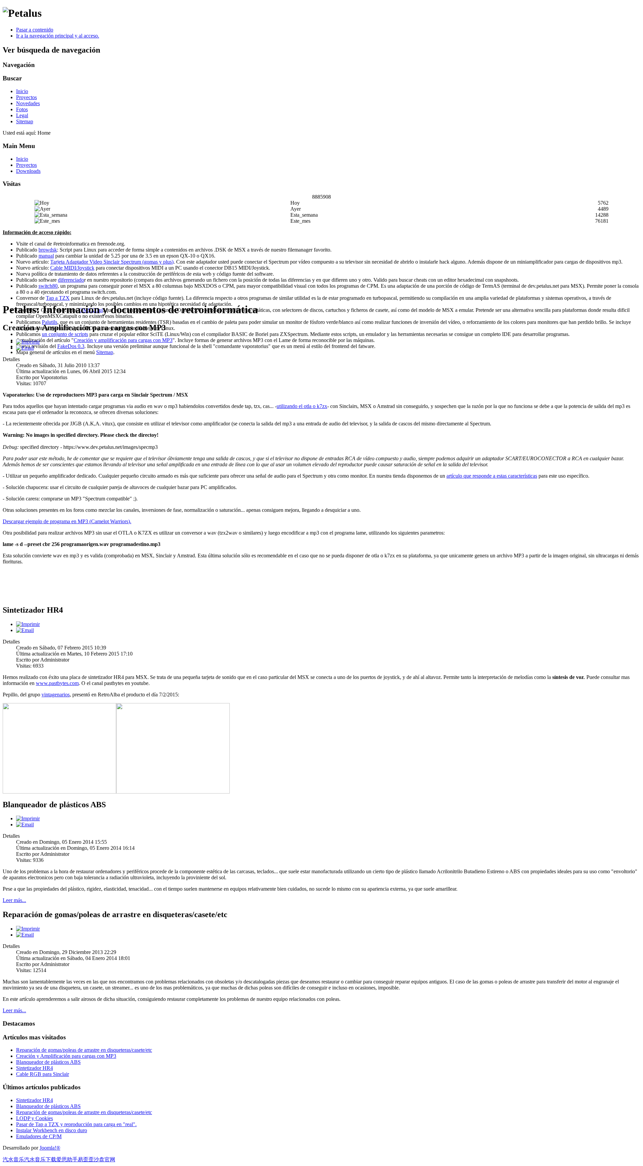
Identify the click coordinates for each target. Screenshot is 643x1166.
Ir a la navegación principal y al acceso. (57, 36)
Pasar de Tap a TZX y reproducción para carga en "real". (76, 1124)
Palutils (49, 322)
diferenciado (71, 280)
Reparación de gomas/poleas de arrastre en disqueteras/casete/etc (84, 1050)
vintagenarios (56, 694)
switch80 (48, 286)
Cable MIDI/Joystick (72, 268)
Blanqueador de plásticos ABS (48, 1062)
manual (46, 256)
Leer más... (14, 900)
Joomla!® (50, 1148)
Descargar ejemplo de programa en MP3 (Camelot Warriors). (67, 521)
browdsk (48, 250)
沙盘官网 (104, 1159)
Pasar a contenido (34, 29)
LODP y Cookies (34, 1118)
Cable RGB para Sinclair (42, 1074)
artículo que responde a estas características (491, 476)
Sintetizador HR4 (34, 1068)
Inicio (22, 91)
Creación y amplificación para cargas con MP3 (123, 340)
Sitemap (24, 121)
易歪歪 (86, 1159)
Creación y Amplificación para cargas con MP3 (66, 1056)
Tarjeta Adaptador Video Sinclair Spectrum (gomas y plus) (111, 262)
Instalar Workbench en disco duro (51, 1130)
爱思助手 (67, 1159)
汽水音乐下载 (40, 1159)
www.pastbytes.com (57, 683)
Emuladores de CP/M (39, 1136)
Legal (22, 115)
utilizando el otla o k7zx (302, 406)
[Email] (25, 348)
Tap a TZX (58, 298)
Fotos (22, 109)
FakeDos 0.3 (70, 346)
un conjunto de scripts (65, 334)
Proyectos (26, 97)
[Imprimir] (28, 342)
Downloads (28, 171)
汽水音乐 (13, 1159)
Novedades (28, 103)
